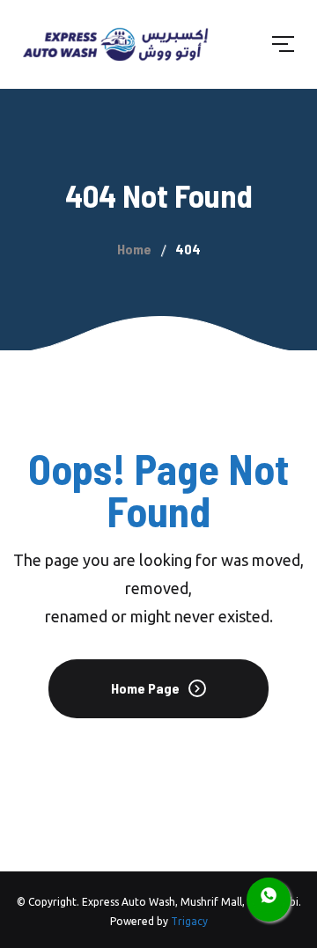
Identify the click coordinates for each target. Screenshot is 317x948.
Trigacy (189, 921)
